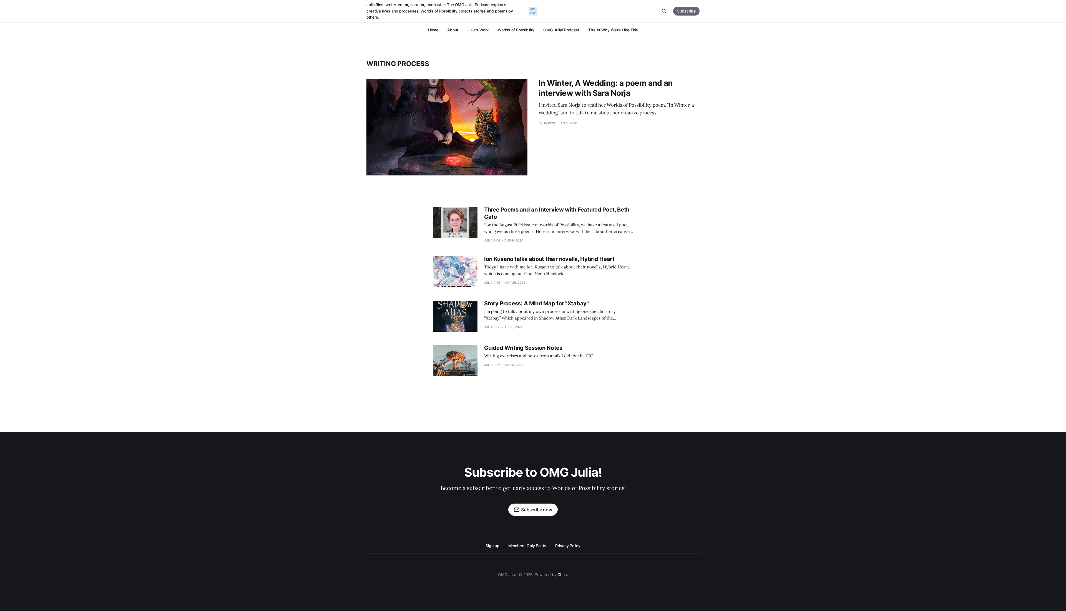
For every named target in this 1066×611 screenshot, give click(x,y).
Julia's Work (478, 29)
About (452, 29)
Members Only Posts (527, 545)
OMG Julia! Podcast (561, 29)
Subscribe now (536, 509)
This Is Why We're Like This (613, 29)
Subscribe (686, 11)
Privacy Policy (567, 545)
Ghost (562, 574)
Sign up (492, 545)
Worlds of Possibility (516, 29)
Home (433, 29)
